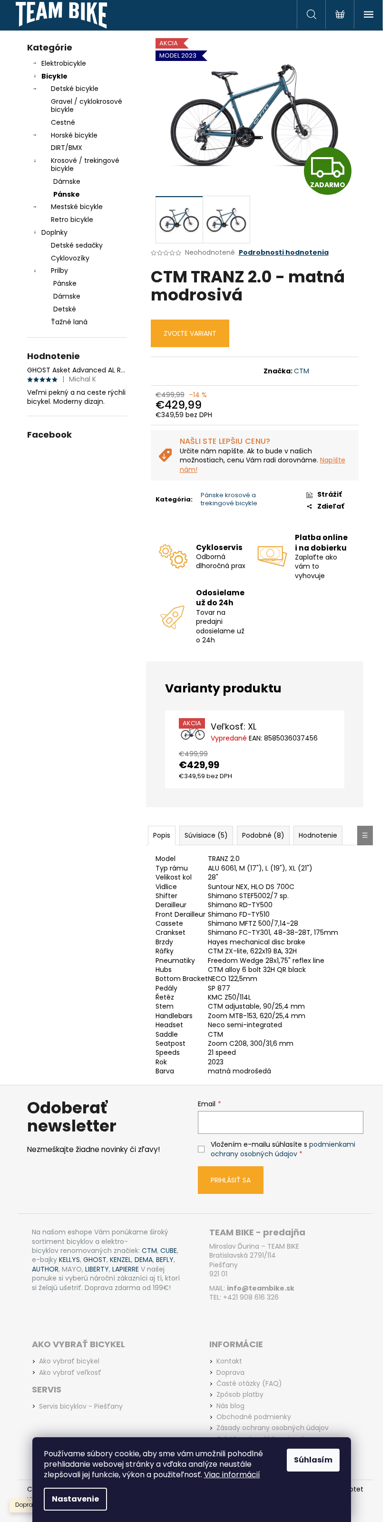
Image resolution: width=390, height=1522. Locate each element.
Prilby (59, 270)
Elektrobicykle (63, 63)
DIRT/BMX (66, 147)
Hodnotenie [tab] (318, 835)
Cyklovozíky (70, 258)
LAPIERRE (125, 1269)
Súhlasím (313, 1459)
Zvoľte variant (190, 333)
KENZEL (120, 1259)
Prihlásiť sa (231, 1180)
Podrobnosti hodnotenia (284, 252)
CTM (301, 371)
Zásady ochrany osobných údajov (272, 1427)
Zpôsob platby (239, 1394)
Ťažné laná (69, 322)
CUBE (168, 1250)
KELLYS (69, 1259)
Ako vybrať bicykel (69, 1361)
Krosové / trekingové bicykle (85, 164)
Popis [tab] (161, 835)
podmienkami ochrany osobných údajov (283, 1149)
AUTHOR (45, 1269)
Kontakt (229, 1361)
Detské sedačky (77, 245)
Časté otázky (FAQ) (249, 1383)
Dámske (66, 181)
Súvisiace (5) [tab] (206, 835)
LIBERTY (97, 1269)
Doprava (230, 1372)
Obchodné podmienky (253, 1417)
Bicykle (54, 76)
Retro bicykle (72, 219)
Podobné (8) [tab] (263, 835)
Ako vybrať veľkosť (70, 1372)
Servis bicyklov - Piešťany (81, 1406)
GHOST (95, 1259)
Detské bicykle (74, 88)
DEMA (144, 1259)
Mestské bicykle (77, 206)
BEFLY (165, 1259)
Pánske (66, 194)
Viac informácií (232, 1474)
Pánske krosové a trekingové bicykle (229, 499)
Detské (64, 309)
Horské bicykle (74, 135)
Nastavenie (75, 1498)
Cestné (63, 122)
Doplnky (54, 232)
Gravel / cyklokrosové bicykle (86, 105)
